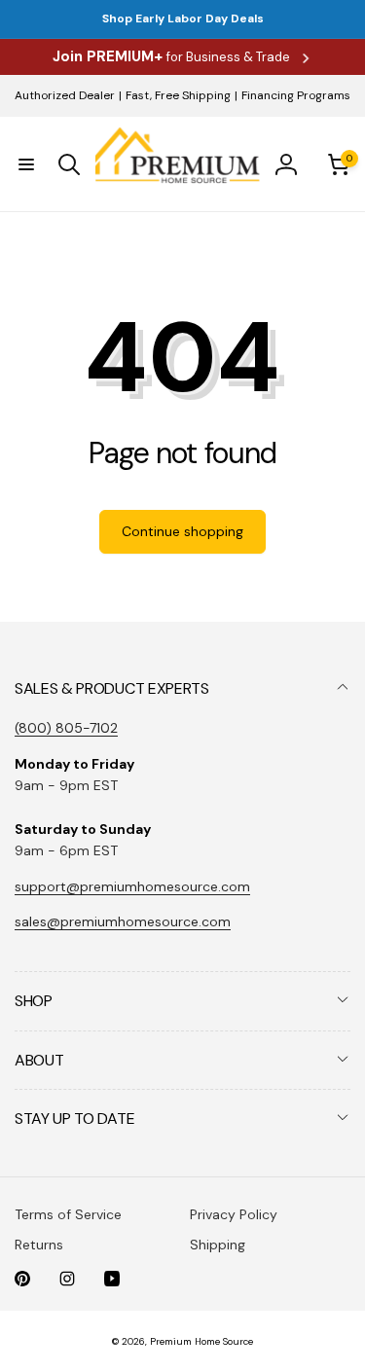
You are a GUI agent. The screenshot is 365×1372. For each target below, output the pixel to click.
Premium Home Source (201, 1341)
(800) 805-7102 (66, 728)
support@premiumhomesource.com (132, 886)
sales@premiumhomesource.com (123, 921)
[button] (26, 164)
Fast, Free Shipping (178, 95)
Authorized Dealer (65, 95)
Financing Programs (295, 95)
